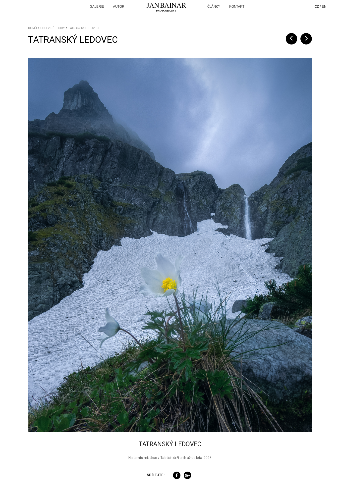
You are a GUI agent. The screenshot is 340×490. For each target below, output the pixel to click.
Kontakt (236, 6)
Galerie (97, 6)
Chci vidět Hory (52, 28)
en (324, 6)
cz (317, 6)
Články (213, 6)
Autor (118, 6)
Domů (32, 28)
